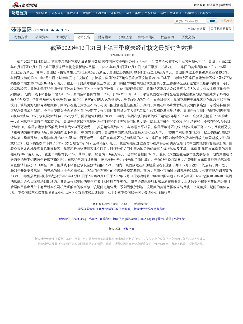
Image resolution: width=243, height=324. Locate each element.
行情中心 (191, 13)
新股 (163, 13)
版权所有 (128, 229)
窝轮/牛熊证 (146, 37)
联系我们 (105, 219)
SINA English (147, 219)
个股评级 (150, 13)
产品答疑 (179, 219)
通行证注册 (164, 219)
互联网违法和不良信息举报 (113, 209)
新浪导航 (226, 5)
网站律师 (132, 219)
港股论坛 (116, 13)
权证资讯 (175, 13)
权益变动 (167, 37)
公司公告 (83, 37)
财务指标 (104, 37)
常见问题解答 (86, 209)
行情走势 (21, 37)
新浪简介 (64, 219)
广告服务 (92, 219)
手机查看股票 (222, 28)
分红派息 (125, 37)
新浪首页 (212, 5)
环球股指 (205, 13)
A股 (128, 13)
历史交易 (188, 37)
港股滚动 (73, 13)
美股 (138, 13)
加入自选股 (198, 28)
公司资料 (42, 37)
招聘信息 (118, 219)
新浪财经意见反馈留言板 (149, 209)
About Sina (78, 219)
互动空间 (101, 13)
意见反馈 (226, 21)
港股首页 (42, 13)
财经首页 (199, 5)
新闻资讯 (63, 37)
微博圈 (87, 13)
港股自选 (57, 13)
